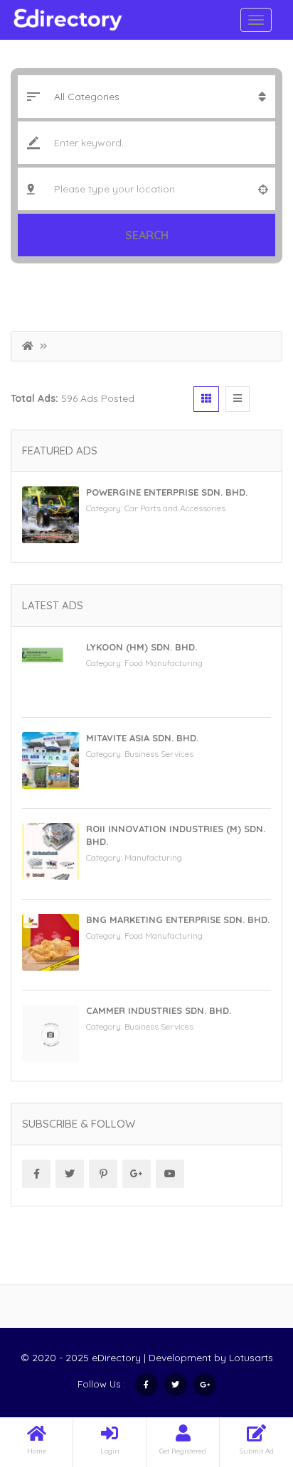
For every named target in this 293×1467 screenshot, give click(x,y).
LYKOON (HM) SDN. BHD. (141, 647)
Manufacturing (153, 857)
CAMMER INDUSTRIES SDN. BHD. (158, 1010)
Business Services (158, 753)
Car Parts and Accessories (174, 508)
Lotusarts (251, 1357)
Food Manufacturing (163, 663)
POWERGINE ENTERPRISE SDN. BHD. (166, 492)
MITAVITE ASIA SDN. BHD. (142, 737)
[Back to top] (247, 1378)
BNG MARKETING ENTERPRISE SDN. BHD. (178, 919)
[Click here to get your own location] (263, 189)
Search (147, 235)
